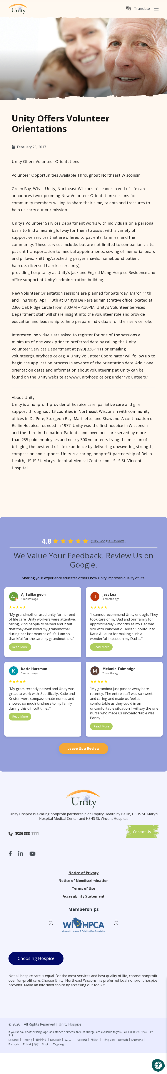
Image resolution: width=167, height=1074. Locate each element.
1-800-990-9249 (137, 1032)
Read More (20, 647)
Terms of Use (83, 888)
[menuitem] (138, 8)
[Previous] (51, 919)
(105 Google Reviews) (108, 541)
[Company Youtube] (32, 853)
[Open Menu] (156, 9)
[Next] (116, 919)
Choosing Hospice (36, 958)
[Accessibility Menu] (158, 1065)
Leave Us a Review (83, 748)
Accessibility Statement (84, 896)
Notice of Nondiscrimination (83, 880)
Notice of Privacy (83, 872)
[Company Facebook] (10, 853)
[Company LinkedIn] (20, 853)
